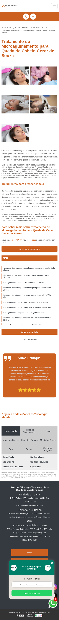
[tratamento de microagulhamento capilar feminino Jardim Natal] (43, 75)
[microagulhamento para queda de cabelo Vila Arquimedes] (43, 104)
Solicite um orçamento (29, 249)
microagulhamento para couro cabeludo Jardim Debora (25, 302)
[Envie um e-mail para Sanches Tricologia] (33, 17)
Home (29, 553)
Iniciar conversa (32, 593)
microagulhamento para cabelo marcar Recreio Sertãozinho (27, 307)
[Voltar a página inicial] (10, 6)
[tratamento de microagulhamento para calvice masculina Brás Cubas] (15, 133)
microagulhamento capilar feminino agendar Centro (24, 313)
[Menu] (54, 6)
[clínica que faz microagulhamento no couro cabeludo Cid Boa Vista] (15, 104)
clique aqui (31, 240)
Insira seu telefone (32, 579)
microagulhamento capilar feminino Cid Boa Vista (23, 325)
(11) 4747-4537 (17, 240)
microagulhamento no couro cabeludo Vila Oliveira (23, 283)
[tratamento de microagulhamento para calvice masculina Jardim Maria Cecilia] (15, 75)
